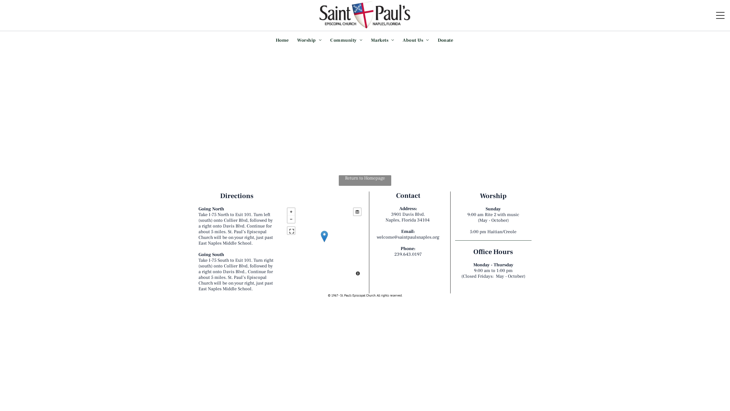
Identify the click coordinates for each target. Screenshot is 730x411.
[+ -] (324, 242)
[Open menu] (720, 15)
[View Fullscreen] (291, 230)
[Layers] (357, 211)
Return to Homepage (365, 178)
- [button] (291, 219)
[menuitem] (282, 40)
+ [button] (291, 211)
